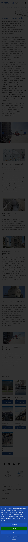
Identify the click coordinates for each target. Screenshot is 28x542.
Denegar (14, 524)
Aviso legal (14, 539)
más (14, 532)
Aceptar (14, 528)
